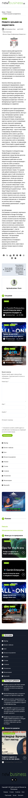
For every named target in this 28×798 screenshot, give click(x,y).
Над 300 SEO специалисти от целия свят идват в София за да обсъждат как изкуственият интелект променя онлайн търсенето (14, 710)
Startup (6, 443)
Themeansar (13, 789)
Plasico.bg (5, 526)
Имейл (4, 412)
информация (15, 34)
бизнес (5, 34)
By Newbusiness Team (10, 29)
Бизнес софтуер (8, 447)
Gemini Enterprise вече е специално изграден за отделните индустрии (12, 312)
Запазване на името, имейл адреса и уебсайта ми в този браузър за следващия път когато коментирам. (14, 430)
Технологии (7, 475)
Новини (4, 18)
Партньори (8, 795)
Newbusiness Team (14, 288)
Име (3, 404)
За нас (14, 795)
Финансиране (8, 480)
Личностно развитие (10, 457)
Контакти (20, 795)
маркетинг (23, 34)
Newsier (22, 787)
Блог (5, 452)
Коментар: (5, 381)
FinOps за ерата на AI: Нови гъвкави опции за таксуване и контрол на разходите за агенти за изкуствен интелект (14, 687)
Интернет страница (7, 420)
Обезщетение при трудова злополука (12, 530)
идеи (9, 34)
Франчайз (6, 485)
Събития (12, 325)
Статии (6, 466)
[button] (24, 747)
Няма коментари (7, 32)
